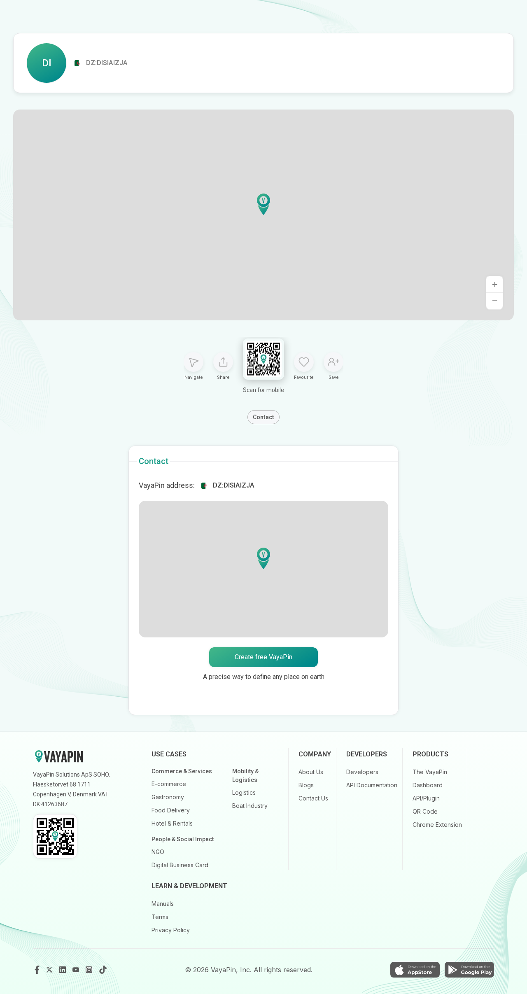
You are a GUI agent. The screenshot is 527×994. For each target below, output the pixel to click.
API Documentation (371, 785)
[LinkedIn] (63, 970)
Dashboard (428, 785)
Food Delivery (171, 810)
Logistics (244, 792)
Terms (160, 916)
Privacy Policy (171, 929)
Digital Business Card (180, 864)
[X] (50, 970)
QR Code (425, 811)
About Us (310, 771)
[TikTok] (103, 970)
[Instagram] (90, 970)
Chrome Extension (437, 824)
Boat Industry (250, 805)
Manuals (163, 903)
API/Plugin (426, 798)
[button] (263, 204)
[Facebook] (37, 970)
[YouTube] (76, 970)
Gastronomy (168, 796)
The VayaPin (430, 771)
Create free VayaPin (263, 657)
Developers (362, 771)
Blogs (306, 785)
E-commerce (169, 783)
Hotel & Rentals (172, 823)
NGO (158, 851)
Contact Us (313, 798)
